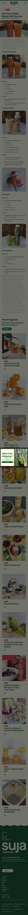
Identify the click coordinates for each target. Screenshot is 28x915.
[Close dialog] (26, 449)
